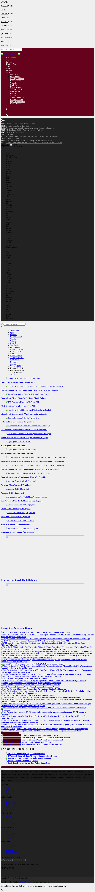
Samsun (8, 266)
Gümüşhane (10, 211)
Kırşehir (8, 234)
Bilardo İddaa (11, 807)
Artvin (8, 167)
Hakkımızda (10, 791)
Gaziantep (9, 207)
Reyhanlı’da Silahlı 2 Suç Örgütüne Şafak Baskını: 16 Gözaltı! (29, 141)
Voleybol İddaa (11, 809)
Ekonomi (9, 62)
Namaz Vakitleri (16, 87)
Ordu (7, 260)
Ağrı (7, 159)
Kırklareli (9, 232)
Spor (7, 60)
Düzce (8, 320)
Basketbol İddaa (11, 803)
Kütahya (9, 241)
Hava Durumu (15, 81)
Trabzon (9, 278)
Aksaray (9, 293)
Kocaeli (8, 236)
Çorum (8, 190)
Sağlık (8, 68)
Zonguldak (10, 291)
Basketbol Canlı (11, 852)
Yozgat (8, 289)
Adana (8, 153)
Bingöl (8, 176)
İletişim (8, 793)
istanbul (8, 222)
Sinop (8, 270)
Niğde (8, 257)
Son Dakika (14, 75)
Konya (8, 239)
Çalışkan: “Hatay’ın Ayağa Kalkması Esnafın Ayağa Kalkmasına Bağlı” (32, 136)
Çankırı (8, 188)
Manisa (8, 245)
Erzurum (9, 203)
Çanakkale (9, 186)
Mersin (8, 220)
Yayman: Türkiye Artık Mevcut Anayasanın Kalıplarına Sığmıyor (30, 128)
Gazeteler (9, 70)
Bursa (8, 184)
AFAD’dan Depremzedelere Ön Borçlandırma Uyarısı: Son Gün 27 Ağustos (34, 143)
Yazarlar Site (10, 848)
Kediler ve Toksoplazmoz (15, 132)
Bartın (8, 306)
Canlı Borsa (14, 360)
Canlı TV (13, 85)
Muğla (8, 251)
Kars (7, 226)
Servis (8, 72)
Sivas (8, 272)
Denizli (8, 193)
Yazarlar (9, 66)
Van (7, 287)
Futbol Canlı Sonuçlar (14, 823)
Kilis (7, 316)
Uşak (7, 285)
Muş (7, 253)
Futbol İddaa (10, 801)
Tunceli (8, 280)
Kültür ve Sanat (11, 64)
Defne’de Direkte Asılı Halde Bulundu (20, 124)
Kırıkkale (9, 299)
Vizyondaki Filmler (17, 98)
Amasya (9, 161)
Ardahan (9, 308)
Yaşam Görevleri (12, 138)
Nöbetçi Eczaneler (17, 79)
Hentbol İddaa (11, 805)
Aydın (8, 170)
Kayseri (8, 230)
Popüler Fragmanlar (17, 102)
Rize (7, 262)
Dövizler (13, 93)
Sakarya (8, 264)
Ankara (8, 163)
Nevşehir (9, 255)
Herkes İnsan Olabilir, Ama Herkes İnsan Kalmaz (24, 130)
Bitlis (7, 178)
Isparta (8, 218)
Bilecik (8, 174)
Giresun (8, 209)
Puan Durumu (15, 77)
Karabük (9, 314)
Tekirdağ (9, 274)
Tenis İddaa (10, 850)
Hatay (8, 216)
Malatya (8, 243)
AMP (8, 854)
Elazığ (8, 199)
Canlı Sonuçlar (15, 91)
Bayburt (8, 295)
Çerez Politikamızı (27, 882)
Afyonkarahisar (11, 157)
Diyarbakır (9, 195)
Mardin (8, 249)
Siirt (7, 268)
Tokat (8, 276)
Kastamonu (10, 228)
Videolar (13, 341)
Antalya (8, 165)
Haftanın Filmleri (16, 100)
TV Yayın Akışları (17, 89)
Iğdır (7, 310)
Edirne (8, 197)
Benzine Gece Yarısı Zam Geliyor (18, 126)
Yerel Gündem (11, 58)
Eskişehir (9, 205)
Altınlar (13, 95)
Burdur (8, 182)
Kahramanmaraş (11, 247)
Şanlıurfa (9, 283)
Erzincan (9, 201)
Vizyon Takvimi (16, 104)
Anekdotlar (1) (11, 134)
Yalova (8, 312)
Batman (8, 301)
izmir (7, 224)
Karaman (9, 297)
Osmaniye (9, 318)
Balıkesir (9, 172)
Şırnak (8, 303)
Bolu (7, 180)
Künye (8, 789)
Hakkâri (8, 213)
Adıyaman (9, 155)
